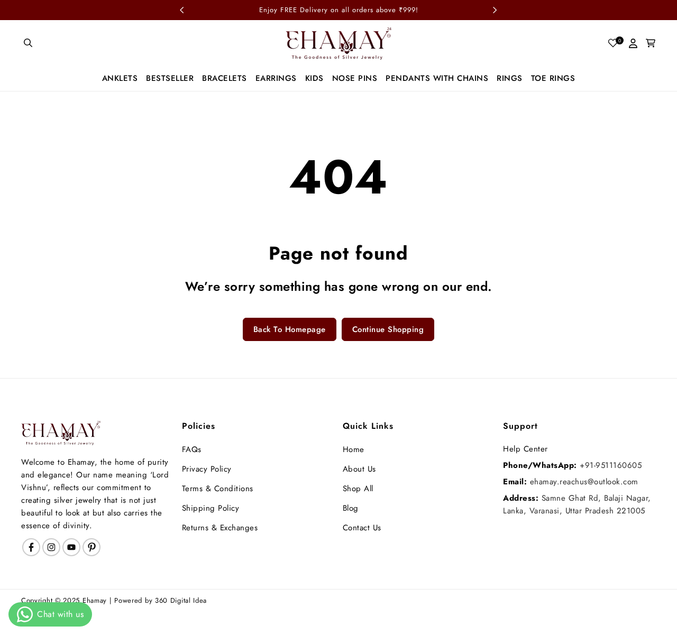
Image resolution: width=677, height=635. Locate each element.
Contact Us (362, 527)
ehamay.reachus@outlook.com (584, 481)
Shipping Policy (211, 508)
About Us (359, 469)
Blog (351, 508)
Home (353, 449)
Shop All (358, 488)
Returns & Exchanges (220, 527)
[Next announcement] (495, 10)
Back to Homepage (289, 329)
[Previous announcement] (182, 10)
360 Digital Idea (181, 600)
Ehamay (95, 600)
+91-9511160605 (611, 465)
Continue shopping (388, 329)
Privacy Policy (207, 469)
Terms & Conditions (217, 488)
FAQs (192, 449)
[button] (28, 43)
